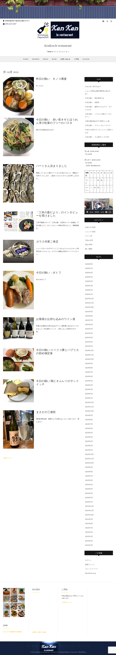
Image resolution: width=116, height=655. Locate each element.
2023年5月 (89, 433)
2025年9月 (89, 311)
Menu (45, 59)
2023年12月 (89, 402)
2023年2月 (89, 445)
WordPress (82, 652)
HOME (26, 59)
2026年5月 (89, 277)
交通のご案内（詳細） (39, 632)
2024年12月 (89, 350)
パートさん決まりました (51, 166)
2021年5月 (89, 536)
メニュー (88, 232)
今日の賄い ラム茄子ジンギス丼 (97, 137)
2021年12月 (89, 506)
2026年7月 (89, 268)
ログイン (88, 560)
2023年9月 (89, 415)
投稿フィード (90, 564)
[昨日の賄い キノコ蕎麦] (18, 96)
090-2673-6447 (10, 24)
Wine (54, 59)
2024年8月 (89, 368)
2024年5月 (89, 381)
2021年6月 (89, 532)
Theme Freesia (64, 652)
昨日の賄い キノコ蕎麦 (51, 78)
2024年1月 (89, 398)
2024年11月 (89, 355)
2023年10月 (89, 411)
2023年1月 (89, 450)
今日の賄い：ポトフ (48, 272)
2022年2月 (89, 497)
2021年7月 (89, 528)
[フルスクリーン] (110, 212)
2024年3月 (89, 389)
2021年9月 (89, 519)
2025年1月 (89, 346)
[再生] (87, 212)
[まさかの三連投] (18, 429)
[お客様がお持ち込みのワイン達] (18, 328)
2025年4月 (89, 333)
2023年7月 (89, 424)
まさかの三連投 (46, 412)
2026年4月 (89, 281)
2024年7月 (89, 372)
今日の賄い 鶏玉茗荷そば (94, 98)
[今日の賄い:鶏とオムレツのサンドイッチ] (18, 390)
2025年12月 (89, 298)
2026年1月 (89, 294)
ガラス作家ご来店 (47, 241)
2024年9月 (89, 363)
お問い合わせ (65, 59)
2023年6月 (89, 428)
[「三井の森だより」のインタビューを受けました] (18, 221)
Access (86, 59)
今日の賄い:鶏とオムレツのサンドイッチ (57, 382)
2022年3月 (89, 493)
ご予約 (76, 59)
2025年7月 (89, 320)
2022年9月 (89, 467)
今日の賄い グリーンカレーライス (97, 125)
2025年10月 (89, 307)
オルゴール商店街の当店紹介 (12, 632)
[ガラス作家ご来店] (18, 251)
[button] (98, 206)
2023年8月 (89, 420)
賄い (86, 249)
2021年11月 (89, 510)
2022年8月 (89, 472)
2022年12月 (89, 454)
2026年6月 (89, 273)
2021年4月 (89, 541)
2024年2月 (89, 394)
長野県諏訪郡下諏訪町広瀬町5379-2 (17, 21)
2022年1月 (89, 502)
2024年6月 (89, 376)
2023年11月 (89, 407)
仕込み (87, 240)
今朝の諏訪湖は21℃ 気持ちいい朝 (97, 121)
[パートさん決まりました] (18, 183)
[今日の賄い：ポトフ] (18, 290)
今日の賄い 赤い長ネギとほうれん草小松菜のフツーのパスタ (57, 121)
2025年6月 (89, 324)
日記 (86, 244)
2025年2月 (89, 342)
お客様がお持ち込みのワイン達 (55, 319)
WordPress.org (90, 573)
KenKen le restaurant (58, 45)
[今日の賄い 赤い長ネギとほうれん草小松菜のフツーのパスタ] (18, 137)
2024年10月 (89, 359)
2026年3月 (89, 286)
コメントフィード (91, 569)
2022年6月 (89, 480)
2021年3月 (89, 545)
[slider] (97, 212)
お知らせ (88, 227)
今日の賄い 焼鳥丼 (92, 102)
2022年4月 (89, 489)
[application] (99, 206)
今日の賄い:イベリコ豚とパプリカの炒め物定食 (57, 351)
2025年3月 (89, 337)
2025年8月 (89, 316)
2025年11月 (89, 303)
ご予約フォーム (66, 602)
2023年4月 (89, 437)
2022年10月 (89, 463)
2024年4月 (89, 385)
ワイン (87, 236)
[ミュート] (106, 212)
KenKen (35, 59)
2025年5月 (89, 329)
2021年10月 (89, 515)
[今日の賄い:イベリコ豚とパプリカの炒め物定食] (18, 359)
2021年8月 (89, 523)
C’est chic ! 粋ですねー (93, 86)
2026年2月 (89, 290)
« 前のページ (7, 458)
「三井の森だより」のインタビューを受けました (57, 213)
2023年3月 (89, 441)
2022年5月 (89, 484)
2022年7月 (89, 476)
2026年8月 (89, 264)
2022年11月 (89, 459)
